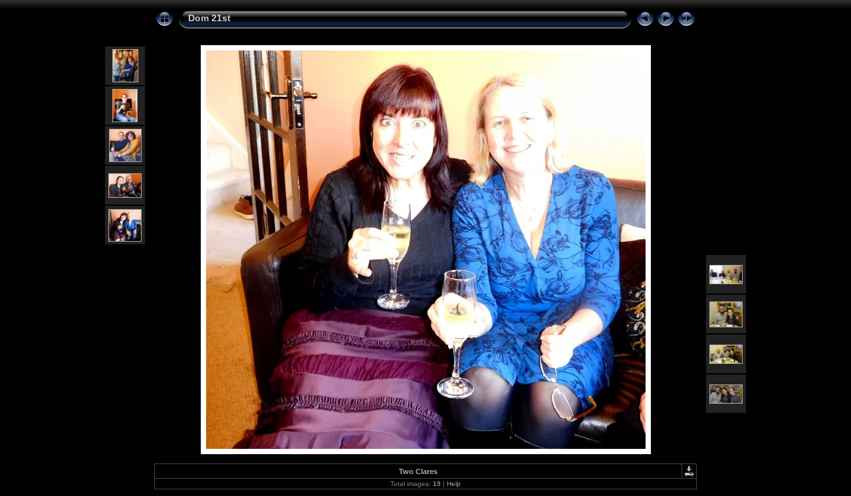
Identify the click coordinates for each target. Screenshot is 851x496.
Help (454, 483)
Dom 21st (209, 18)
